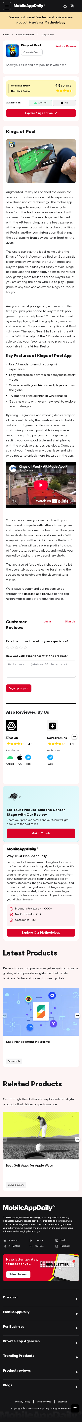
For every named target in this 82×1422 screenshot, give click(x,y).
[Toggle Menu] (7, 6)
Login (47, 621)
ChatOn (12, 738)
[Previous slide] (7, 736)
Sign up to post (18, 688)
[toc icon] (75, 1408)
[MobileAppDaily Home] (29, 6)
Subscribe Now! (18, 1274)
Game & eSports (31, 52)
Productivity (14, 1061)
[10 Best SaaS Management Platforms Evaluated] (41, 1011)
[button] (41, 1299)
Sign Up (70, 621)
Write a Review (66, 46)
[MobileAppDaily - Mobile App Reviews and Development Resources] (41, 1209)
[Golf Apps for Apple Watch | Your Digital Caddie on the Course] (41, 1135)
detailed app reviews (38, 594)
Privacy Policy (22, 1401)
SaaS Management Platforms (28, 1042)
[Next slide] (74, 736)
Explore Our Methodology (41, 932)
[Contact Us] (72, 6)
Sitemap (62, 1401)
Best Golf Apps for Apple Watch (30, 1165)
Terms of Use (44, 1401)
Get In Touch (41, 833)
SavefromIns (57, 738)
